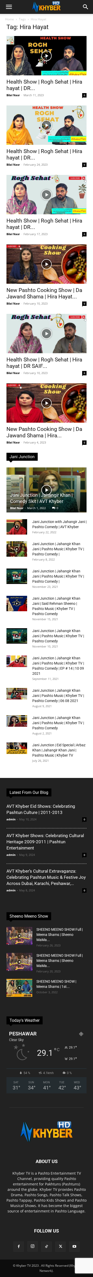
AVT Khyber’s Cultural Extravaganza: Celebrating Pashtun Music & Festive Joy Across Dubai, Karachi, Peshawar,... (46, 877)
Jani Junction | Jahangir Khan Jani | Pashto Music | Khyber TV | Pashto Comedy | (58, 549)
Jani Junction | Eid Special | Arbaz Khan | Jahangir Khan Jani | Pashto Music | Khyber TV (59, 750)
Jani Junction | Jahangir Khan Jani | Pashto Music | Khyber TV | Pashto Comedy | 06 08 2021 (58, 695)
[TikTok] (46, 1246)
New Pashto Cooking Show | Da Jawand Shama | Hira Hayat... (44, 293)
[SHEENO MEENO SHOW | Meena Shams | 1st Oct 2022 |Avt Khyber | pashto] (19, 988)
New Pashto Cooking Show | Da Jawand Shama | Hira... (44, 432)
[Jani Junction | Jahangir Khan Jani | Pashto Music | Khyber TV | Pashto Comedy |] (16, 549)
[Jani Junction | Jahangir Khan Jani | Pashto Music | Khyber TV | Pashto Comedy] (16, 636)
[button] (9, 7)
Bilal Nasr (13, 95)
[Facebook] (18, 1246)
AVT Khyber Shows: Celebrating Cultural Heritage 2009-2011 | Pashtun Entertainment (45, 841)
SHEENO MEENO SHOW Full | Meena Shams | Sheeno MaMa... (59, 934)
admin (11, 819)
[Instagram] (32, 1246)
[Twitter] (60, 1246)
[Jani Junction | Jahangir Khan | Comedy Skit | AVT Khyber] (46, 489)
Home (9, 19)
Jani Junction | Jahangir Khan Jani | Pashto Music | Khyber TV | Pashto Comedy (58, 636)
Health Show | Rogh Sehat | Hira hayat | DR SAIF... (44, 363)
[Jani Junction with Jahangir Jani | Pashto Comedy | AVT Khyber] (16, 527)
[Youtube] (74, 1246)
